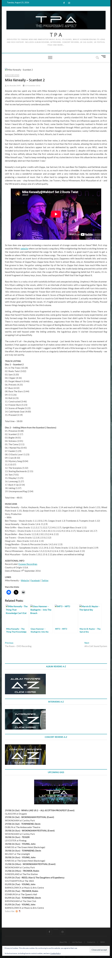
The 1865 (29, 881)
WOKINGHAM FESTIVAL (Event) (37, 817)
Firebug (22, 840)
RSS (17, 911)
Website (25, 580)
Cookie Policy (55, 953)
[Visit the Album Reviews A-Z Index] (25, 675)
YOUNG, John (29, 844)
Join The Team (77, 942)
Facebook (35, 580)
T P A (56, 35)
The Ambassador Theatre (28, 827)
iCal (20, 911)
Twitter (45, 580)
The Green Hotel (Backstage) (31, 847)
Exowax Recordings (28, 564)
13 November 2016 (32, 85)
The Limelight (23, 854)
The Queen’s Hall (29, 894)
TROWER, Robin (31, 870)
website (24, 248)
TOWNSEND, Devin (31, 823)
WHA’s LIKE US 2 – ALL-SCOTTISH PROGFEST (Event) (48, 810)
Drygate (23, 813)
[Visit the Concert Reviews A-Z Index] (25, 746)
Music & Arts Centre (34, 887)
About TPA (63, 942)
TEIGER (26, 837)
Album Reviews (12, 75)
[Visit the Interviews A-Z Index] (25, 710)
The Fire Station (30, 874)
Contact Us (91, 942)
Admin (102, 942)
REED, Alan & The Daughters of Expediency (43, 877)
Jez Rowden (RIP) (14, 85)
